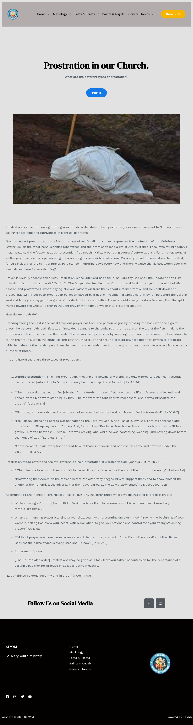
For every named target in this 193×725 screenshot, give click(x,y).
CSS (9, 677)
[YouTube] (30, 696)
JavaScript (14, 688)
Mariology (60, 14)
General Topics (139, 14)
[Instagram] (15, 696)
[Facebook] (7, 696)
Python (11, 683)
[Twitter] (22, 696)
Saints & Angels (113, 14)
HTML (10, 671)
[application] (47, 14)
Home (41, 14)
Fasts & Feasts (84, 14)
